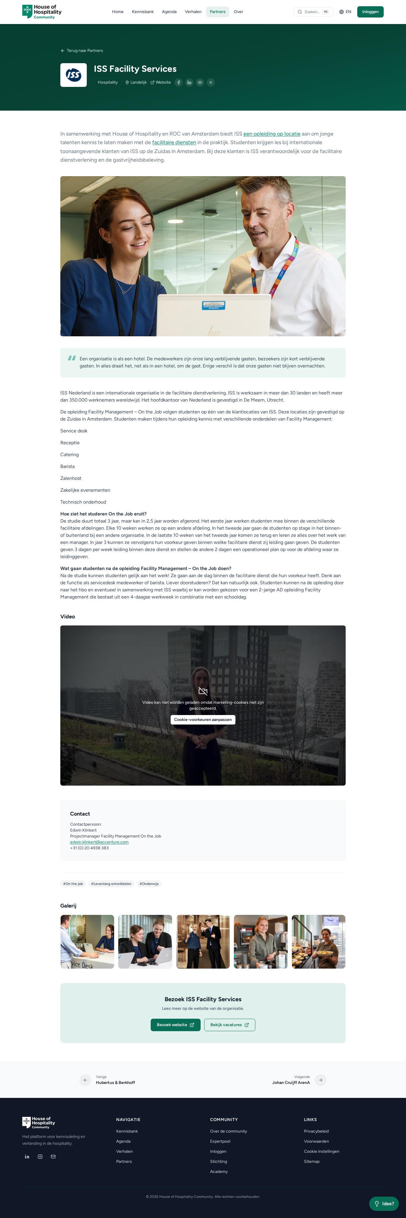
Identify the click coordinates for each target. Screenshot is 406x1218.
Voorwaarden (316, 1141)
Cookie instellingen (321, 1151)
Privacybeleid (316, 1131)
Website (163, 82)
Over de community (228, 1131)
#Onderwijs (149, 884)
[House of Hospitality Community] (42, 12)
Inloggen (370, 11)
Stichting (218, 1161)
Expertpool (220, 1141)
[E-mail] (53, 1156)
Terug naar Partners (85, 50)
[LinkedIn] (189, 82)
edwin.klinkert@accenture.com (99, 842)
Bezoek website (172, 1024)
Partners (218, 11)
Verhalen (193, 11)
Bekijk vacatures (226, 1024)
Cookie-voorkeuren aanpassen (203, 719)
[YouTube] (200, 82)
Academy (219, 1171)
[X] (211, 82)
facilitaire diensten (174, 142)
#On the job (73, 884)
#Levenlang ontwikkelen (111, 884)
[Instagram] (40, 1156)
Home (118, 11)
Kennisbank (143, 11)
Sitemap (312, 1161)
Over (238, 11)
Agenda (169, 11)
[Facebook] (178, 82)
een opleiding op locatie (271, 133)
